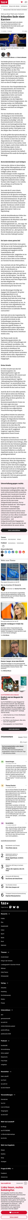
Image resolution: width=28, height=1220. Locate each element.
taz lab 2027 (4, 1114)
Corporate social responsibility (12, 248)
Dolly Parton (4, 972)
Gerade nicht (19, 1183)
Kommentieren (12, 543)
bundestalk (4, 1045)
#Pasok (19, 539)
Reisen (3, 1150)
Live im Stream (5, 1107)
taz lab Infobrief (5, 1088)
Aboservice (4, 1177)
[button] (26, 2)
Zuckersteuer (5, 957)
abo (2, 1014)
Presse (3, 1003)
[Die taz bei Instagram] (18, 908)
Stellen (3, 999)
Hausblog (4, 991)
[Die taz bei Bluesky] (14, 908)
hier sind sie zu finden (9, 753)
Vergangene (4, 1111)
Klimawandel (4, 976)
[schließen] (25, 1183)
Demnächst (4, 1099)
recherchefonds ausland (8, 1026)
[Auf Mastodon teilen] (6, 552)
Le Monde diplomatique (8, 1134)
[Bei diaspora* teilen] (20, 552)
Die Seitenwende (6, 995)
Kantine (3, 1154)
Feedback (4, 1173)
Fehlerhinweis (20, 543)
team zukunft (4, 1076)
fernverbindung (5, 1049)
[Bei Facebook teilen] (13, 552)
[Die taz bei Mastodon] (10, 908)
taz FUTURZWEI (5, 1130)
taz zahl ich (4, 1022)
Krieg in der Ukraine (6, 960)
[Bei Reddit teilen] (23, 552)
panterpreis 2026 (6, 1034)
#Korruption (4, 539)
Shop (2, 1158)
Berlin (2, 937)
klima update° (5, 1053)
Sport (2, 934)
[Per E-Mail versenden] (2, 552)
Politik (3, 918)
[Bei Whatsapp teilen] (16, 552)
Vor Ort (3, 1103)
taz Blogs (3, 1126)
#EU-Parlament (12, 539)
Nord (2, 941)
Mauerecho (4, 1057)
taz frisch (3, 1080)
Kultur (2, 930)
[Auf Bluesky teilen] (9, 552)
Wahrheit (3, 945)
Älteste (25, 737)
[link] (5, 6)
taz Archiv (4, 1138)
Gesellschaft (4, 926)
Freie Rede (4, 1061)
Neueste (20, 737)
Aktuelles (3, 987)
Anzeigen (3, 1161)
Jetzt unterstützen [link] (14, 530)
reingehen (4, 1064)
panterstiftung (5, 1030)
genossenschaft (5, 1018)
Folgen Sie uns (4, 907)
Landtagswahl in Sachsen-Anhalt (10, 964)
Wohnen (3, 968)
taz (5, 903)
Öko (2, 922)
